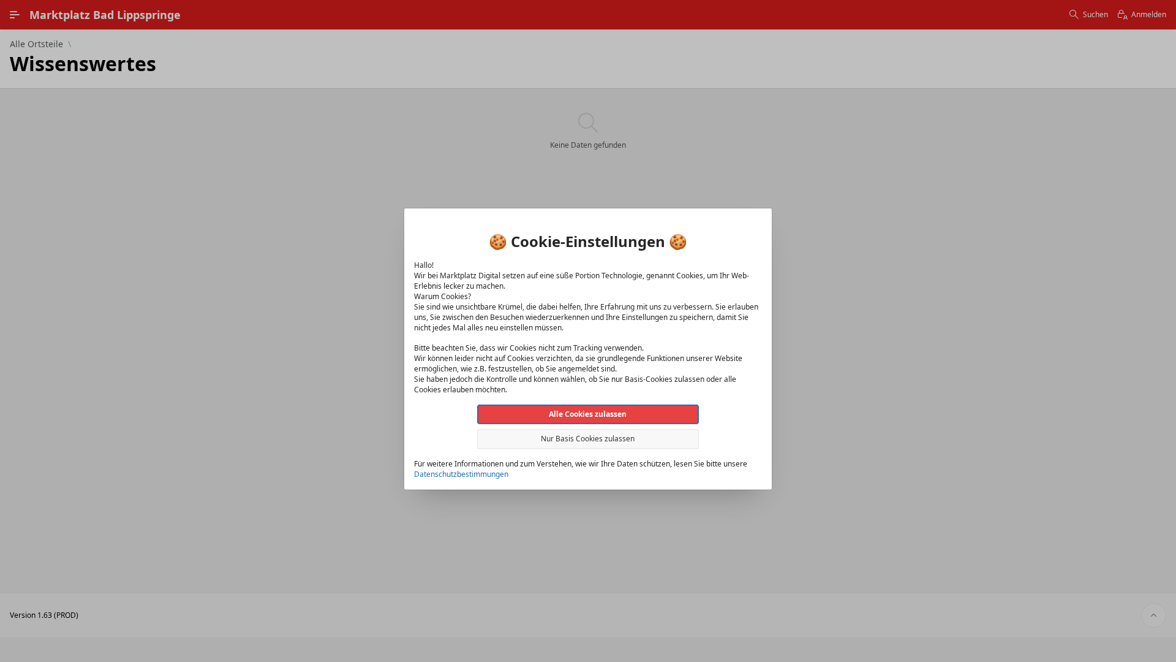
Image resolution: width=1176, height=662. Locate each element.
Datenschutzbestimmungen (461, 474)
